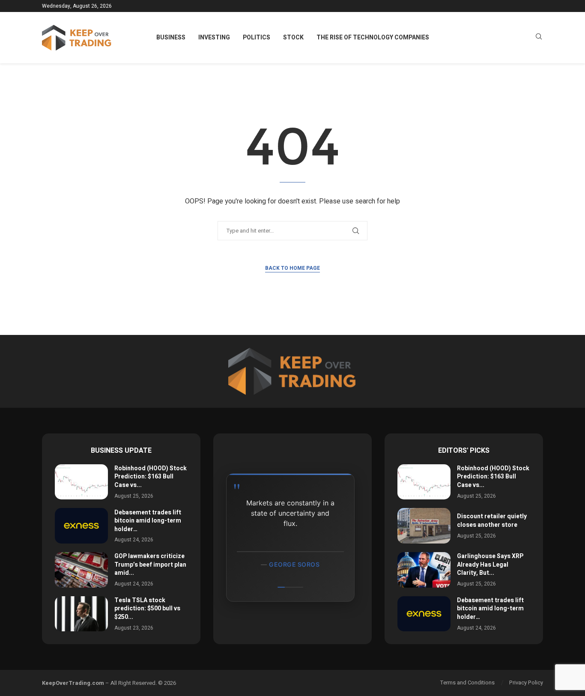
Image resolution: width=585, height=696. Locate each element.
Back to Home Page (292, 268)
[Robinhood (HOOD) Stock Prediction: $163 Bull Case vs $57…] (81, 482)
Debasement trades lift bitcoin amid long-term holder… (147, 521)
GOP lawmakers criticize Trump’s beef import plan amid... (150, 564)
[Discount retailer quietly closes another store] (424, 526)
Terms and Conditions (467, 682)
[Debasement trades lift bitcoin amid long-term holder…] (81, 526)
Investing (214, 37)
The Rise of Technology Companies (372, 37)
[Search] (538, 37)
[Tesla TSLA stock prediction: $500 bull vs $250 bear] (81, 614)
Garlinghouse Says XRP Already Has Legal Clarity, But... (490, 564)
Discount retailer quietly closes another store (492, 520)
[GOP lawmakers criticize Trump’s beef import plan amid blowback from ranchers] (81, 570)
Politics (256, 37)
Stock (293, 37)
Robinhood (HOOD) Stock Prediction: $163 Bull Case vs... (150, 477)
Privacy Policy (526, 682)
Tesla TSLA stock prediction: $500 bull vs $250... (147, 608)
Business (170, 37)
